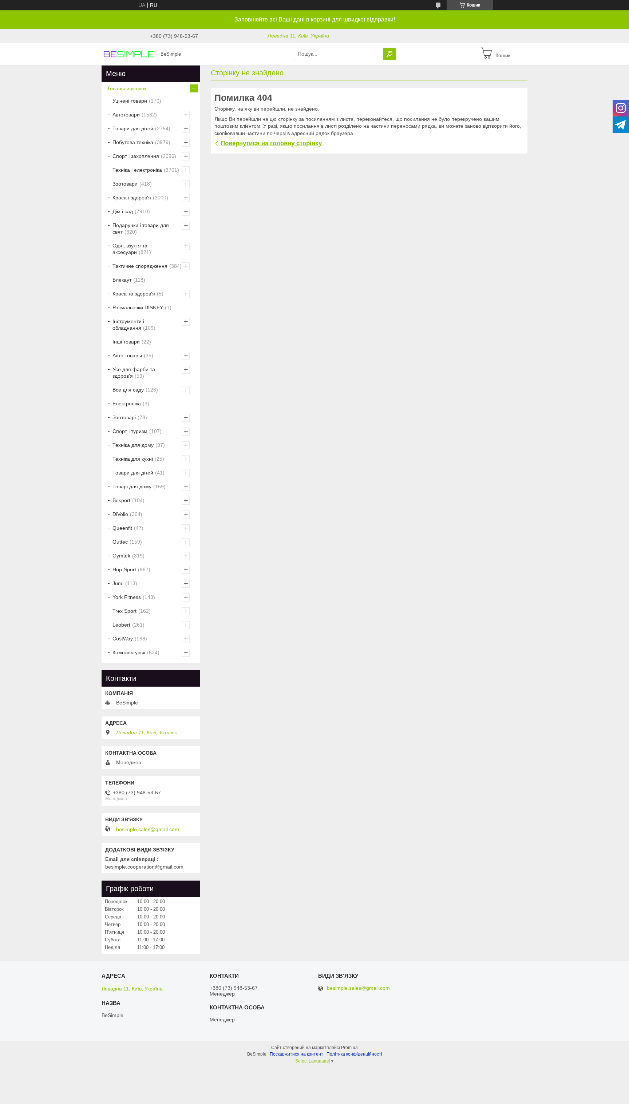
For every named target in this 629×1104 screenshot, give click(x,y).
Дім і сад (122, 211)
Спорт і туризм (129, 431)
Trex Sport (124, 611)
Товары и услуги (126, 88)
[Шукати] (389, 54)
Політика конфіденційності (354, 1054)
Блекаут (121, 280)
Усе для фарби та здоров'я (133, 372)
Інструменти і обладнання (128, 324)
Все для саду (128, 390)
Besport (121, 500)
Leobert (121, 625)
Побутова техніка (132, 142)
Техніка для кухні (132, 459)
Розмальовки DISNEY (137, 307)
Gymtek (121, 556)
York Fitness (126, 597)
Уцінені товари (129, 101)
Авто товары (127, 355)
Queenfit (122, 528)
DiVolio (120, 514)
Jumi (117, 583)
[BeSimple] (129, 53)
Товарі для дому (131, 486)
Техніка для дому (133, 445)
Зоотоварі (124, 417)
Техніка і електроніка (137, 170)
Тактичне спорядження (139, 266)
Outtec (120, 542)
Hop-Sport (124, 569)
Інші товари (126, 342)
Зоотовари (125, 184)
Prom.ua (349, 1047)
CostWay (122, 639)
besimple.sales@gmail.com (147, 829)
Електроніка (126, 403)
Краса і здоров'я (131, 197)
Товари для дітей (132, 128)
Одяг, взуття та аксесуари (129, 249)
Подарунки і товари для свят (140, 228)
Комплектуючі (128, 652)
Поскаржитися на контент (296, 1054)
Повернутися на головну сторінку (271, 143)
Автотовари (126, 115)
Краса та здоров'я (133, 294)
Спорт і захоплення (135, 156)
